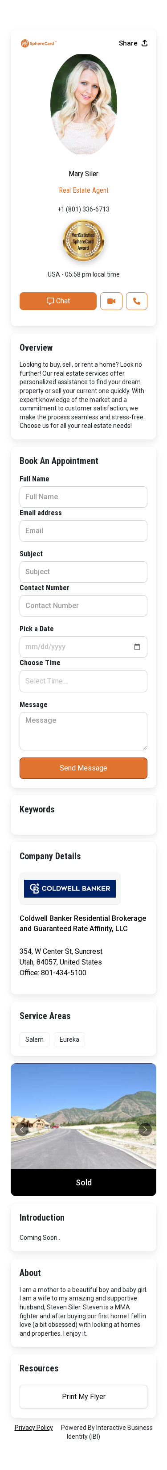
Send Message (83, 768)
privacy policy (34, 1427)
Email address (41, 513)
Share (129, 43)
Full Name (34, 479)
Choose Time (40, 662)
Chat (63, 301)
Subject (31, 554)
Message (34, 704)
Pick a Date (37, 629)
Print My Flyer (84, 1396)
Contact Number (44, 588)
